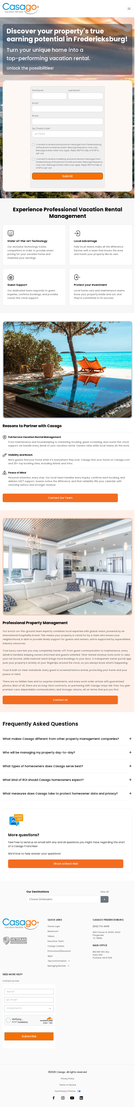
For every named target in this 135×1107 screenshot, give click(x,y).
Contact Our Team (60, 498)
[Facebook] (54, 1098)
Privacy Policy (67, 1078)
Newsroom (53, 931)
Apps (50, 956)
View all (104, 891)
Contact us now (11, 980)
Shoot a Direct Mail (66, 864)
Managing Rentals (57, 965)
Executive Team (56, 941)
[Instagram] (63, 1098)
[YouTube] (72, 1098)
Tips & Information (57, 960)
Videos (51, 936)
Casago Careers (56, 946)
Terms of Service (67, 1084)
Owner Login (54, 926)
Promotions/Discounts (59, 951)
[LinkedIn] (81, 1098)
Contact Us (60, 700)
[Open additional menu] (129, 8)
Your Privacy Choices (65, 1091)
